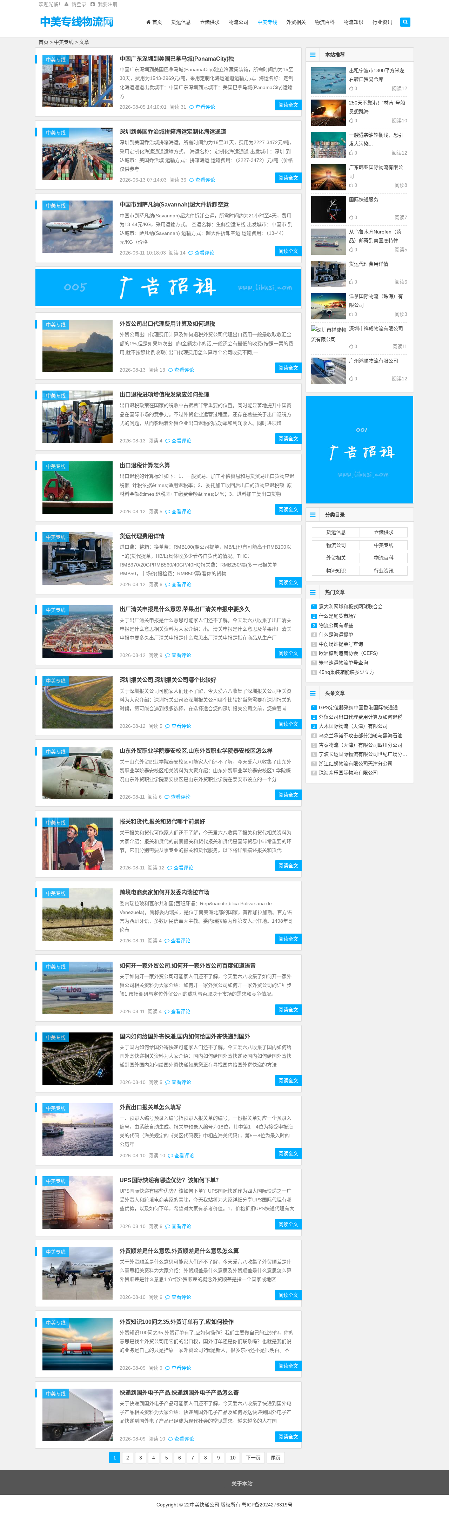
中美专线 (267, 22)
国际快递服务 (363, 199)
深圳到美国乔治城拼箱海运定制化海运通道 (173, 132)
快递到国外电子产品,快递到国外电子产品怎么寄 (179, 1393)
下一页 (253, 1458)
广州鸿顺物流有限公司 (373, 361)
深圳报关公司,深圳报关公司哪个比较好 (168, 680)
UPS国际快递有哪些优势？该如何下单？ (170, 1180)
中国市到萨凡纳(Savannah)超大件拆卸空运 (174, 205)
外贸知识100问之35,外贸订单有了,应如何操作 (177, 1322)
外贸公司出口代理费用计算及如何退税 (167, 324)
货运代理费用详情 (142, 536)
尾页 (276, 1458)
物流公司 (238, 22)
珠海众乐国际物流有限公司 (348, 772)
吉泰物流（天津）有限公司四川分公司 (360, 745)
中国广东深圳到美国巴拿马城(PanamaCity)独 (177, 59)
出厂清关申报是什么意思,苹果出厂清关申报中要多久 (185, 609)
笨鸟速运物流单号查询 (343, 662)
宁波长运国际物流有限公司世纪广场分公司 (365, 754)
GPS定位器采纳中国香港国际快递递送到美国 (368, 707)
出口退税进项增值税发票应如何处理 (164, 395)
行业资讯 (382, 22)
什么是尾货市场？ (338, 616)
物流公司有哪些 (336, 625)
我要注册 (108, 4)
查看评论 (204, 107)
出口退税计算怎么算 (145, 465)
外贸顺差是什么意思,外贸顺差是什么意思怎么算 (179, 1251)
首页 (156, 22)
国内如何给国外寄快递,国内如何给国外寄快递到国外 (185, 1036)
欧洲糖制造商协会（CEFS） (350, 653)
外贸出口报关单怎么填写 (150, 1107)
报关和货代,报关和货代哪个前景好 (162, 822)
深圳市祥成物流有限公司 (376, 328)
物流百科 (325, 22)
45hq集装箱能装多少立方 (346, 672)
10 (233, 1458)
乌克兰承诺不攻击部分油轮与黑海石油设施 (365, 735)
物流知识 (353, 22)
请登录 (79, 4)
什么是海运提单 (336, 634)
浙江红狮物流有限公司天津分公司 (356, 763)
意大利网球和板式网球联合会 (351, 606)
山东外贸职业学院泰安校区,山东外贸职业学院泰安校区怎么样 (196, 751)
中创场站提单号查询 (341, 644)
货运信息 (181, 22)
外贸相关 (296, 22)
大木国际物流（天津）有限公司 (353, 726)
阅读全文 (288, 105)
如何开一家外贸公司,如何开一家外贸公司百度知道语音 (188, 966)
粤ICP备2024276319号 (267, 1504)
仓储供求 (210, 22)
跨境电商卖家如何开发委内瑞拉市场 (164, 892)
